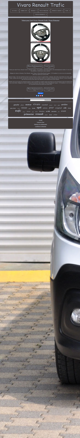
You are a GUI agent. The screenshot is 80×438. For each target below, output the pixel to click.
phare (22, 105)
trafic (18, 110)
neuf (33, 111)
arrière (64, 104)
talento (45, 108)
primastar (29, 114)
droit (55, 105)
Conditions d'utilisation (40, 126)
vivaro (36, 104)
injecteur (50, 105)
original (58, 108)
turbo (30, 108)
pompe (55, 114)
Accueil (40, 120)
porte (59, 105)
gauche (16, 105)
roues (18, 108)
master (46, 114)
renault (39, 114)
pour (51, 107)
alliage (24, 111)
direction (41, 111)
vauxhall (45, 105)
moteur (28, 104)
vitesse (28, 111)
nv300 (48, 111)
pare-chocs (13, 108)
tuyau (36, 111)
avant (63, 111)
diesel (50, 114)
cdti (64, 108)
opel (39, 107)
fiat (59, 111)
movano (53, 111)
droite (33, 108)
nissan (24, 107)
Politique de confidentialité (40, 124)
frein (69, 108)
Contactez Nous (40, 122)
